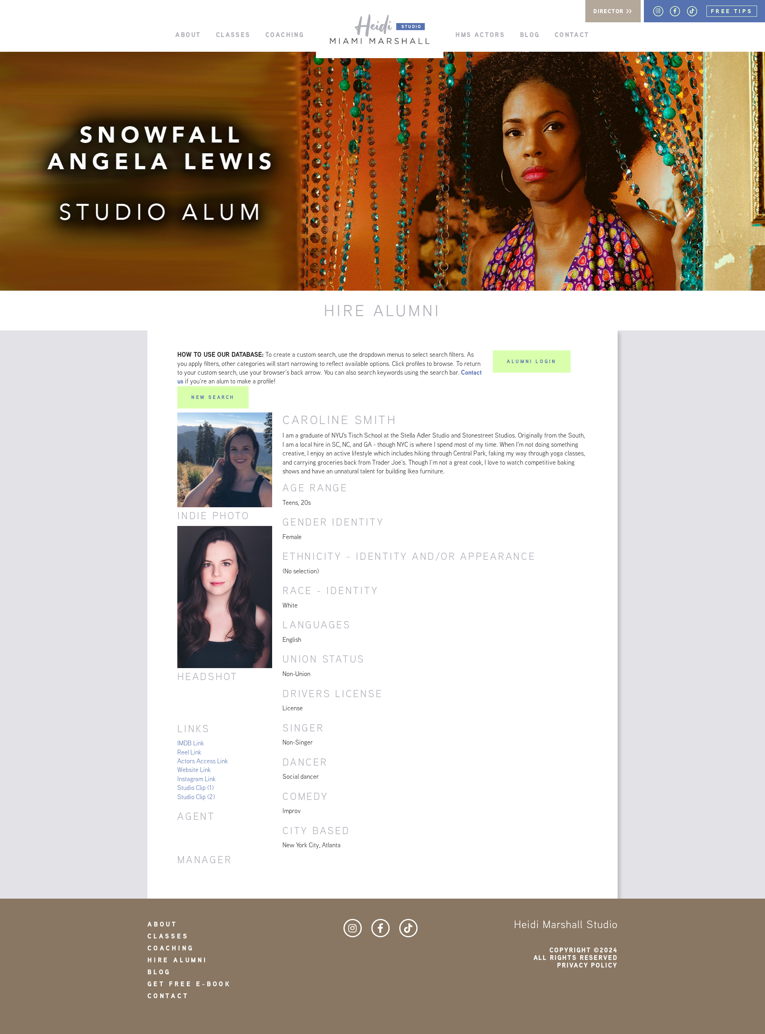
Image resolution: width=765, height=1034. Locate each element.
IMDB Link (190, 743)
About (188, 34)
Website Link (194, 769)
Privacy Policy (587, 965)
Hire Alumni (177, 960)
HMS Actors (480, 34)
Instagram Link (196, 779)
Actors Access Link (202, 761)
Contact (572, 34)
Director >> (612, 11)
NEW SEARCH (213, 397)
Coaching (284, 34)
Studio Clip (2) (196, 796)
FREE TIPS (732, 11)
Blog (530, 34)
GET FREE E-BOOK (189, 984)
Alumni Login (531, 361)
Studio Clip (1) (195, 787)
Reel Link (189, 752)
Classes (233, 34)
